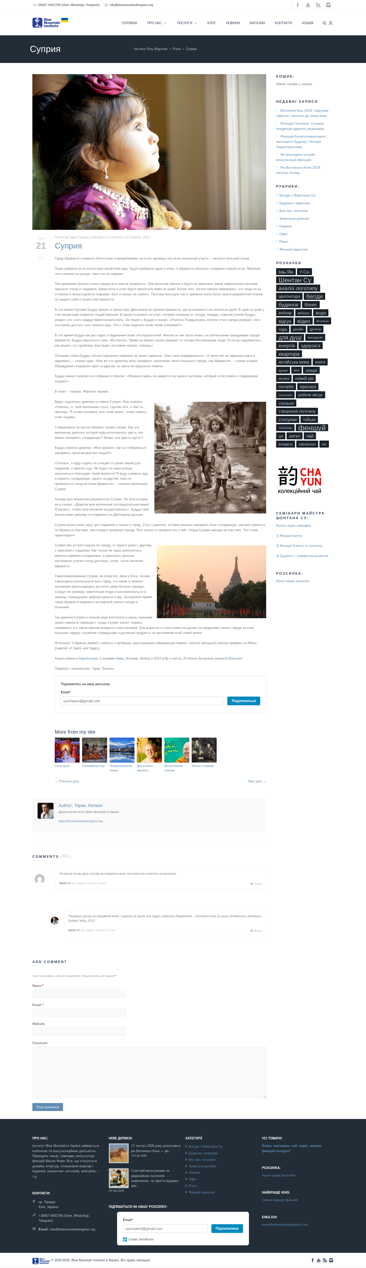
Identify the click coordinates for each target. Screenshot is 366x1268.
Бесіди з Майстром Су (297, 195)
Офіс (283, 234)
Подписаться (244, 701)
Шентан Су (295, 279)
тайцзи (309, 419)
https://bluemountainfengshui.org (81, 821)
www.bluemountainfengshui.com (285, 1224)
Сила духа (62, 766)
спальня (286, 403)
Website (38, 1024)
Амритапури (88, 658)
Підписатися (227, 1228)
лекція (311, 370)
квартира (289, 354)
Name (37, 986)
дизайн (298, 329)
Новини (285, 226)
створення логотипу (297, 411)
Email (38, 1005)
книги (320, 362)
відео (303, 321)
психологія (285, 395)
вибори (303, 313)
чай (309, 436)
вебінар (285, 313)
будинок (288, 304)
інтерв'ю (286, 444)
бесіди (314, 296)
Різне (177, 49)
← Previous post (67, 781)
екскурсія (315, 337)
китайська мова (294, 362)
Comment (39, 1043)
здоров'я (310, 345)
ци (281, 436)
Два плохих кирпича (145, 768)
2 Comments (114, 237)
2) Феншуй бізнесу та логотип (298, 546)
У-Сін (304, 272)
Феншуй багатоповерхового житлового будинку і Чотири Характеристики (301, 141)
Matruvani (235, 658)
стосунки (288, 419)
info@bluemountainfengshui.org (131, 5)
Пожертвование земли (121, 768)
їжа (324, 444)
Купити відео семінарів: (294, 525)
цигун (294, 436)
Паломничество (93, 766)
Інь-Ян (286, 272)
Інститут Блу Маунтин (150, 49)
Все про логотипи (293, 211)
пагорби (286, 387)
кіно (296, 370)
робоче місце (310, 395)
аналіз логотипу (298, 288)
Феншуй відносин (293, 249)
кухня (283, 370)
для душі (98, 237)
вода (321, 312)
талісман (285, 428)
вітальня (322, 321)
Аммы (121, 658)
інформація (307, 444)
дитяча (315, 329)
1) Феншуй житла (289, 536)
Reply (258, 884)
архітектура (289, 296)
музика (284, 378)
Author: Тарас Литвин (81, 805)
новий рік (304, 378)
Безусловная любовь (173, 768)
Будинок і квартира (294, 203)
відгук (285, 321)
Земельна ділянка (294, 218)
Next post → (257, 781)
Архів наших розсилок (292, 581)
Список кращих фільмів (280, 1200)
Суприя (68, 245)
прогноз (308, 386)
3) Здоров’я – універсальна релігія (302, 556)
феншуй (312, 427)
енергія (287, 345)
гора (283, 329)
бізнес (311, 304)
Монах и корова (203, 766)
